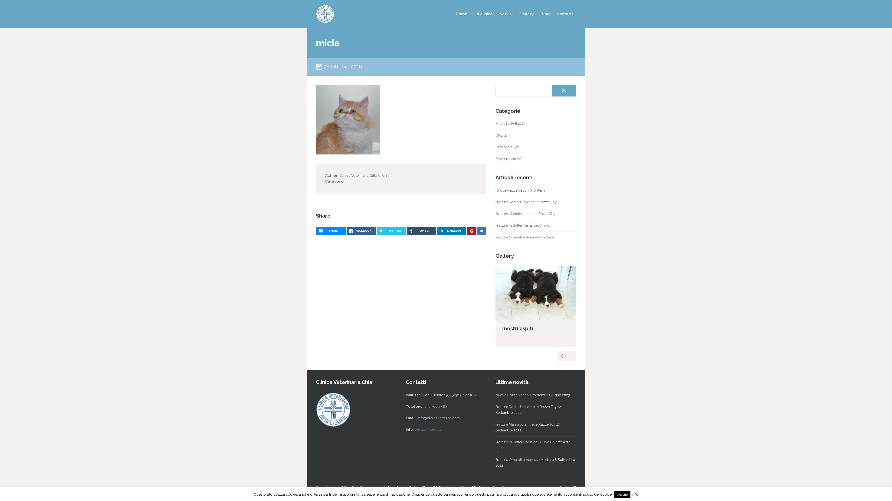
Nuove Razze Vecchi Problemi (520, 190)
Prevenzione (505, 159)
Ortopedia (503, 147)
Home (461, 14)
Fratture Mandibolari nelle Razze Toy (525, 214)
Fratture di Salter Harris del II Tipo (522, 225)
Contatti (565, 14)
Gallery (526, 14)
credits (435, 429)
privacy (421, 429)
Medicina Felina (508, 124)
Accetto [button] (622, 494)
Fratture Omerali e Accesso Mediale (524, 237)
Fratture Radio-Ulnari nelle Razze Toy (526, 202)
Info (634, 494)
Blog (545, 14)
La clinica (483, 14)
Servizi (506, 14)
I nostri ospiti (517, 328)
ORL (498, 135)
